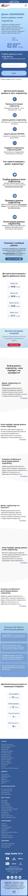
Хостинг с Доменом (6, 763)
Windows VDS (4, 749)
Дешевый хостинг (6, 754)
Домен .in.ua (14, 312)
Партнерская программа (8, 843)
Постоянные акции (6, 827)
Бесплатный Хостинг (6, 791)
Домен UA (4, 779)
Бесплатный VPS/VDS (6, 789)
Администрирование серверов (9, 809)
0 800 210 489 (14, 2)
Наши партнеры (5, 847)
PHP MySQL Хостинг (6, 753)
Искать (14, 73)
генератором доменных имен (14, 186)
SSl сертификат (14, 694)
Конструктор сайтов (6, 810)
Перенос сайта (5, 814)
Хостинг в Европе (6, 761)
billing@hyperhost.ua (9, 253)
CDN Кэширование (14, 703)
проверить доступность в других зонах (14, 58)
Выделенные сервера (7, 751)
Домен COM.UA (5, 781)
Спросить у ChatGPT (13, 259)
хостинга (17, 888)
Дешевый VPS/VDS (6, 756)
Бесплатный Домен (6, 794)
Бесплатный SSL (5, 792)
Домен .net (13, 283)
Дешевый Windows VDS (7, 758)
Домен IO (3, 783)
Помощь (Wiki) (5, 829)
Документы (4, 830)
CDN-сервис (4, 802)
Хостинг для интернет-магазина (9, 768)
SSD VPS (3, 766)
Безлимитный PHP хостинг (8, 746)
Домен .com (14, 293)
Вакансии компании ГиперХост (9, 832)
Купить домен (5, 774)
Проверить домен (6, 776)
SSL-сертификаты (5, 804)
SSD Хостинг (4, 764)
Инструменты (4, 812)
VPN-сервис (4, 800)
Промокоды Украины (7, 837)
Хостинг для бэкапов (6, 807)
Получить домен (14, 345)
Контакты (3, 823)
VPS (22, 888)
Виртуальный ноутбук (7, 815)
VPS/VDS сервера (5, 747)
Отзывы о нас (5, 834)
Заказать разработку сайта (8, 817)
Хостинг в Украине (6, 759)
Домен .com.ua (14, 303)
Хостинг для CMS (5, 805)
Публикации (4, 825)
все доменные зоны (14, 208)
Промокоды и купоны (7, 835)
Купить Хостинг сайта (7, 744)
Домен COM (4, 777)
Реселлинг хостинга (6, 845)
